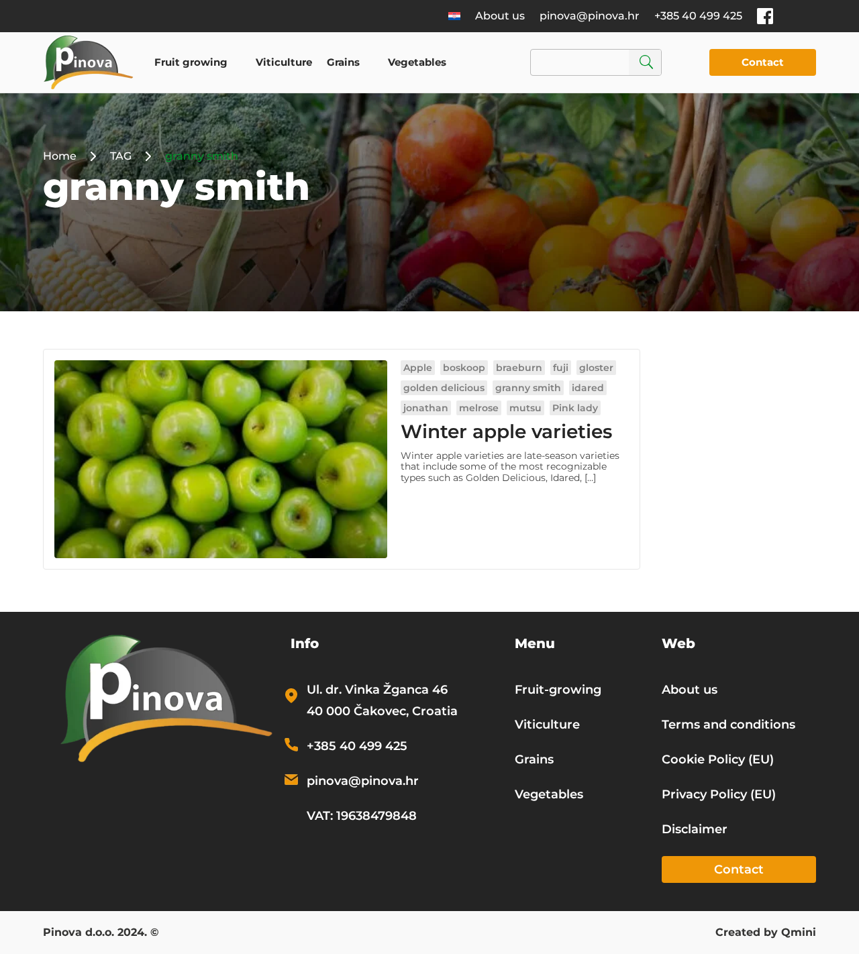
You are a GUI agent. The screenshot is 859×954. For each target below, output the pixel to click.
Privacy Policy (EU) (719, 794)
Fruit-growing (558, 689)
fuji (560, 368)
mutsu (525, 408)
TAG (121, 156)
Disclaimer (694, 829)
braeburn (519, 368)
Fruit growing (191, 62)
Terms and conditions (728, 724)
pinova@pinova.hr (590, 15)
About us (500, 15)
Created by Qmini (765, 933)
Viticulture (284, 62)
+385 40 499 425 (698, 15)
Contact (763, 62)
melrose (479, 408)
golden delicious (444, 388)
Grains (343, 62)
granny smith (528, 388)
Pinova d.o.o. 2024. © (101, 933)
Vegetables (417, 62)
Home (60, 156)
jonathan (425, 408)
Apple (417, 368)
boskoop (464, 368)
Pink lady (575, 408)
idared (588, 388)
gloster (596, 368)
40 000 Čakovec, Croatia (382, 711)
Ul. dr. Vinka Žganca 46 (377, 689)
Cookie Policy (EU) (718, 759)
